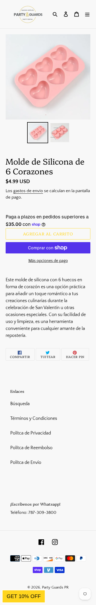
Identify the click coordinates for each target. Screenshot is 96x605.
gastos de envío (28, 191)
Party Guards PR (55, 587)
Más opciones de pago (48, 260)
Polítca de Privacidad (30, 433)
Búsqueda (20, 403)
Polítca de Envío (25, 462)
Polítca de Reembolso (31, 447)
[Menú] (87, 14)
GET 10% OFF (24, 596)
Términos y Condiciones (33, 418)
